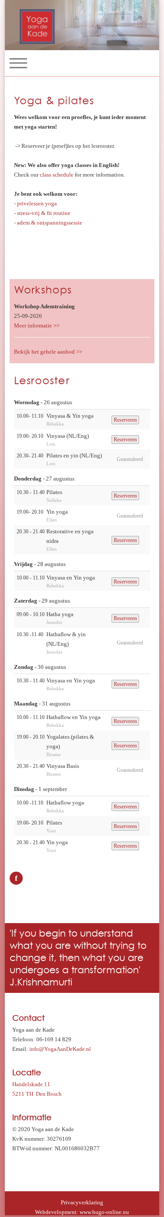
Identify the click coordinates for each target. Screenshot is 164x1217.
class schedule (56, 174)
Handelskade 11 (31, 1084)
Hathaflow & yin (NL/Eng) (66, 639)
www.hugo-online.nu (104, 1212)
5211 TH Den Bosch (37, 1094)
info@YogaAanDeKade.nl (60, 1049)
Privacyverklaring (82, 1202)
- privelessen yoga (35, 203)
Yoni (51, 830)
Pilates (54, 492)
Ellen (51, 519)
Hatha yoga (59, 614)
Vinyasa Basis (62, 766)
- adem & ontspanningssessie (48, 222)
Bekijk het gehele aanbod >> (48, 351)
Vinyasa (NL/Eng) (67, 436)
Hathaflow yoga (65, 802)
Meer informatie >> (36, 325)
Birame (53, 754)
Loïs (50, 444)
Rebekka (55, 423)
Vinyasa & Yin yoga (70, 415)
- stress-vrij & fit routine (42, 213)
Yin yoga (57, 511)
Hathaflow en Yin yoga (73, 717)
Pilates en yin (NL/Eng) (74, 455)
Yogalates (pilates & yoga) (70, 741)
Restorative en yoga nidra (70, 536)
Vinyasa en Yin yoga (70, 577)
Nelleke (54, 500)
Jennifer (54, 622)
